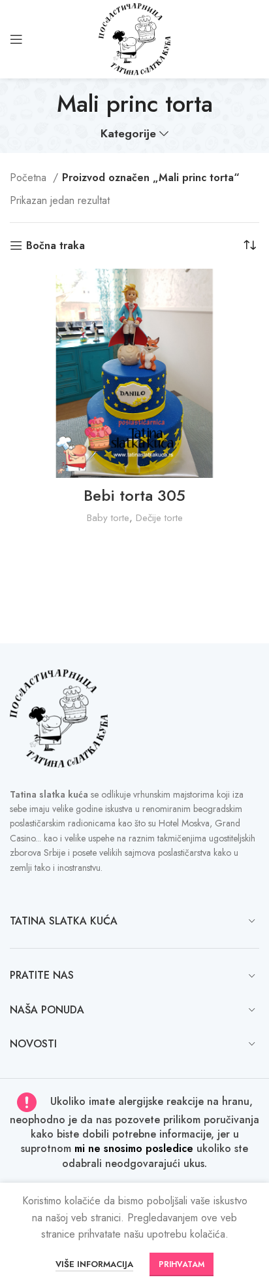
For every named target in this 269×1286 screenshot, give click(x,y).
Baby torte (108, 518)
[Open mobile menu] (16, 39)
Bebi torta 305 (134, 495)
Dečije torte (159, 518)
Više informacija (94, 1264)
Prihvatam (181, 1264)
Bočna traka (55, 245)
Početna (30, 177)
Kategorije (128, 134)
